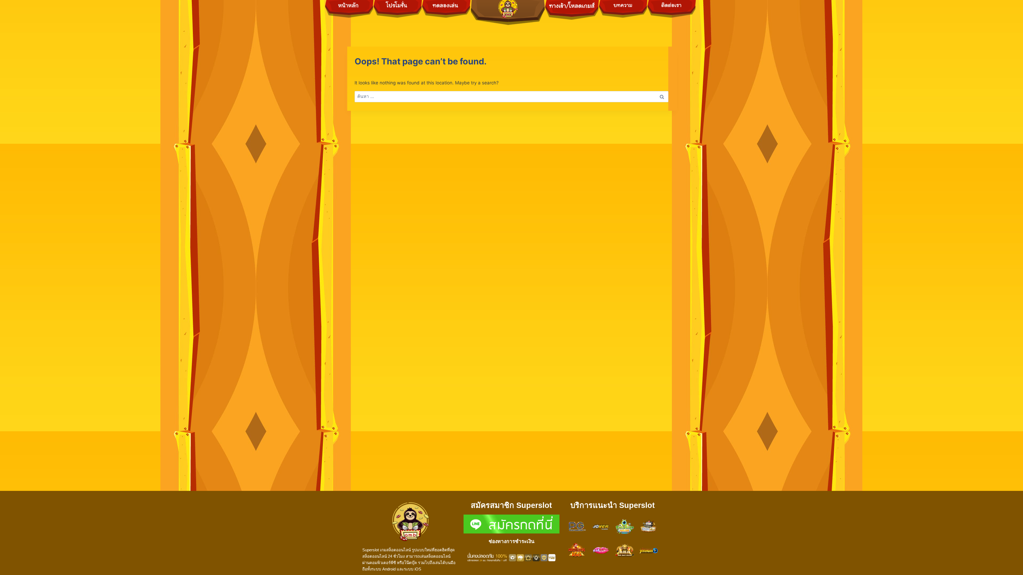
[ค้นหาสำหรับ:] (511, 96)
